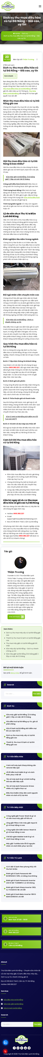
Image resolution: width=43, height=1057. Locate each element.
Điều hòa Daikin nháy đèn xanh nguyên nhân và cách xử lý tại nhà (22, 794)
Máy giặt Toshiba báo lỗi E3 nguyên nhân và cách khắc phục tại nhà (20, 844)
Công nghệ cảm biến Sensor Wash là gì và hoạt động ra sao (21, 831)
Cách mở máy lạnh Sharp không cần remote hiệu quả (21, 766)
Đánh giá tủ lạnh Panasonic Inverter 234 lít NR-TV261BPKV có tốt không (20, 881)
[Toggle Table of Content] (14, 76)
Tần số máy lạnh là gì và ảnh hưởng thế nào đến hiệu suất (20, 780)
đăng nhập (14, 673)
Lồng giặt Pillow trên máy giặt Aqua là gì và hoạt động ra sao (21, 824)
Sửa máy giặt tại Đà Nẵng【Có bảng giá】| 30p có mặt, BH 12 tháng (22, 655)
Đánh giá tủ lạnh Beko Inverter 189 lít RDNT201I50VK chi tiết (21, 895)
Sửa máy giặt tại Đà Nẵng (13, 1004)
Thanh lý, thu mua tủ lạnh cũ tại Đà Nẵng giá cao (20, 743)
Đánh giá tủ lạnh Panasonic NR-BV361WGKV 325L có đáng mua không (21, 874)
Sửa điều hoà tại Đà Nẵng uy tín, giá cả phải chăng (22, 722)
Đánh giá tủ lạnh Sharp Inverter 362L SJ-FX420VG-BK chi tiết (21, 888)
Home (17, 33)
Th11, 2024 (7, 58)
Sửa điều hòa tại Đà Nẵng (13, 1000)
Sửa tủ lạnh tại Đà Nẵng (13, 1008)
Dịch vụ (25, 33)
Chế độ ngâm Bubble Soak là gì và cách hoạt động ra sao (20, 838)
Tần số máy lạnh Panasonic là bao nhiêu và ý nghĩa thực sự (20, 787)
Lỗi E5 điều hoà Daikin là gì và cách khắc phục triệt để (20, 773)
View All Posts (14, 617)
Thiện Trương (16, 572)
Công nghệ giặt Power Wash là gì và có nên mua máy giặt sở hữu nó (21, 817)
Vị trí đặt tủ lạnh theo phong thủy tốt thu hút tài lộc (21, 868)
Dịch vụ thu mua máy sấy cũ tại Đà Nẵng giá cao (20, 736)
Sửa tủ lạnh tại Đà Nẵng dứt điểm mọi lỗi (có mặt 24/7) (21, 729)
